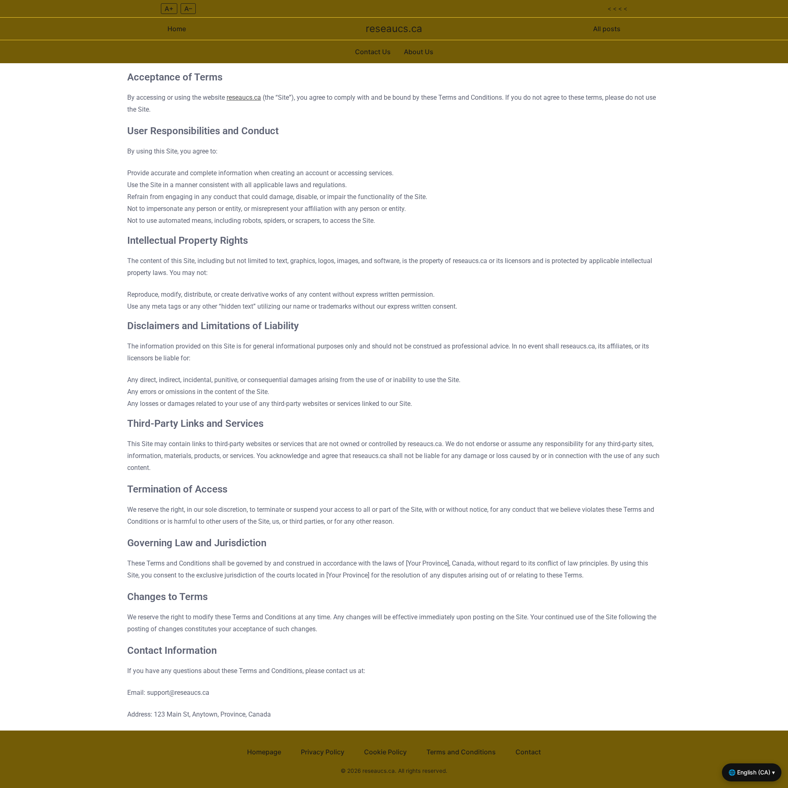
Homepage (264, 752)
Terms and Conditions (461, 752)
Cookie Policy (385, 752)
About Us (418, 52)
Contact (528, 752)
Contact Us (373, 52)
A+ (169, 9)
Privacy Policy (322, 752)
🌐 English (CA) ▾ (751, 772)
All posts (607, 29)
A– (188, 9)
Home (176, 29)
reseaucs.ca (394, 28)
